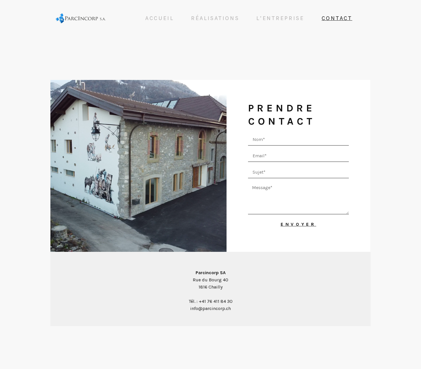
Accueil (159, 18)
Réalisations (215, 18)
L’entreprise (280, 18)
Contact (337, 18)
